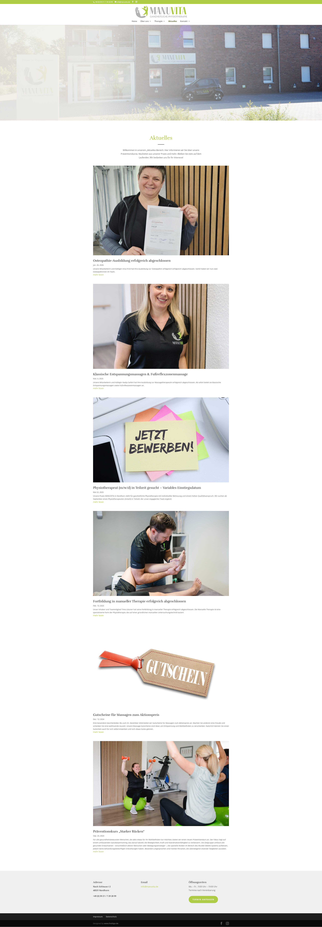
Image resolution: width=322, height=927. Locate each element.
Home (134, 21)
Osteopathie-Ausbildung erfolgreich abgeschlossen (132, 261)
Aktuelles (172, 21)
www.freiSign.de (111, 923)
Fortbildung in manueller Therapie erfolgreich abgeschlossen (139, 601)
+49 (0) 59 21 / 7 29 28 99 (104, 2)
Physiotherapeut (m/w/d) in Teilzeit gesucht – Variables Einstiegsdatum (147, 488)
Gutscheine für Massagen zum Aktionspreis (126, 715)
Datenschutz (111, 916)
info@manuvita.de (149, 886)
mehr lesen (98, 274)
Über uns (144, 21)
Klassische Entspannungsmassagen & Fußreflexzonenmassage (140, 374)
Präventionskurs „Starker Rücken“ (118, 831)
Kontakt (184, 21)
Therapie (158, 21)
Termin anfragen (203, 899)
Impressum (98, 916)
